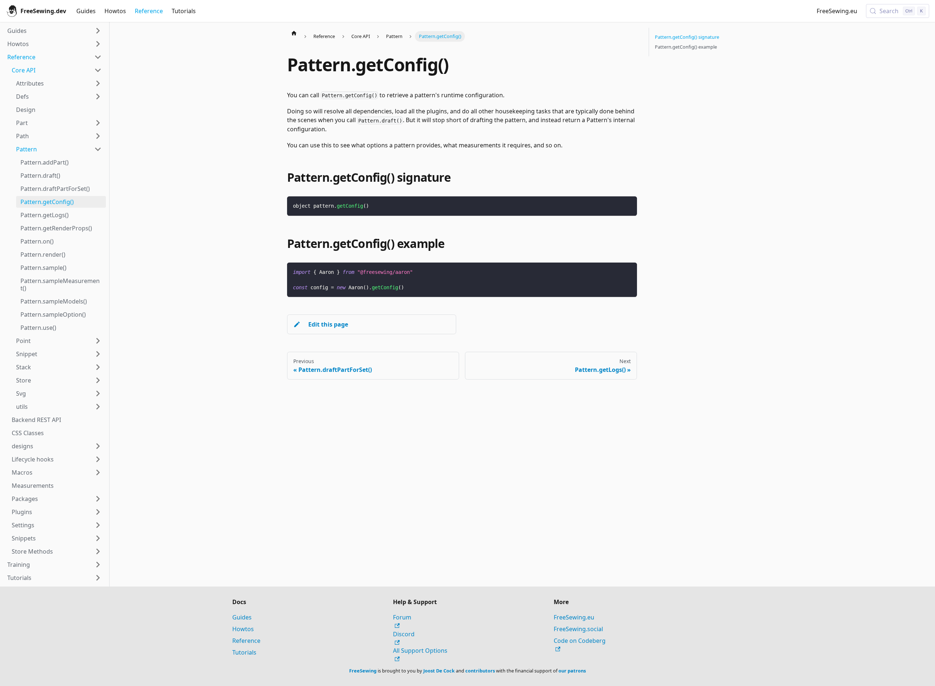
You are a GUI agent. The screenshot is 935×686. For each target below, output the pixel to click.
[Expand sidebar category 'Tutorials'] (98, 578)
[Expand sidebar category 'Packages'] (98, 499)
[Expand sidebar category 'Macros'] (98, 472)
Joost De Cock (439, 670)
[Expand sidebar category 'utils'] (98, 406)
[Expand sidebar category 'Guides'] (98, 31)
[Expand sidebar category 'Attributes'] (98, 83)
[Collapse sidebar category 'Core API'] (98, 70)
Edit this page (328, 324)
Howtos (115, 11)
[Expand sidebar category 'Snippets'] (98, 538)
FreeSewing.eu (837, 11)
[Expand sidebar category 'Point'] (98, 341)
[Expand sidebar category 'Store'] (98, 380)
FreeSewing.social (578, 629)
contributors (480, 670)
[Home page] (294, 33)
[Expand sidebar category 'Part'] (98, 123)
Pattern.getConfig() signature (687, 37)
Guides (86, 11)
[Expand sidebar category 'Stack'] (98, 367)
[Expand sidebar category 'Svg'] (98, 393)
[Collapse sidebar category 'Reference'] (98, 57)
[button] (56, 446)
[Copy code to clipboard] (628, 205)
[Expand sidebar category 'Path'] (98, 136)
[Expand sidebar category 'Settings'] (98, 525)
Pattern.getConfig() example (686, 47)
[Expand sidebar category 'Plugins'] (98, 512)
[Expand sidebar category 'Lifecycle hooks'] (98, 459)
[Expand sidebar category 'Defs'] (98, 96)
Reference (149, 11)
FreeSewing (363, 670)
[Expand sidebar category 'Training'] (98, 564)
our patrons (572, 670)
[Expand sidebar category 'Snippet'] (98, 354)
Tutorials (184, 11)
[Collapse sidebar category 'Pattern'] (98, 149)
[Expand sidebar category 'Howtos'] (98, 44)
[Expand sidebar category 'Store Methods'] (98, 551)
